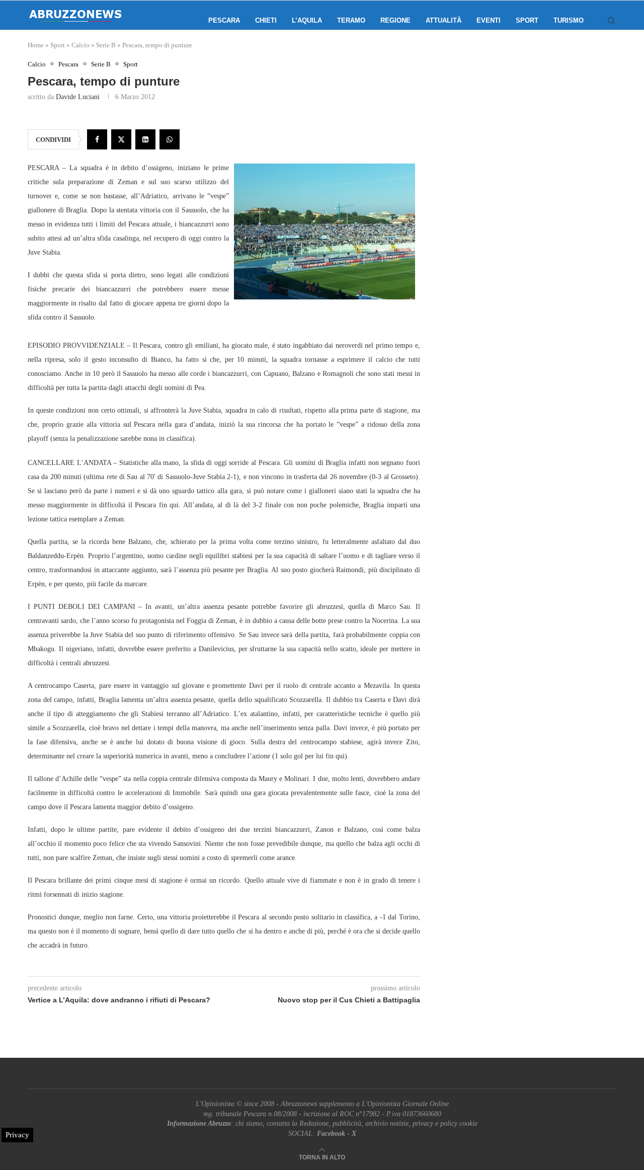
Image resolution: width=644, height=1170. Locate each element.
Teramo (351, 20)
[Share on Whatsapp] (169, 139)
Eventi (488, 20)
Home (36, 45)
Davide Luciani (78, 97)
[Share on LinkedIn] (145, 139)
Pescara (224, 20)
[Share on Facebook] (97, 139)
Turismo (568, 20)
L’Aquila (307, 20)
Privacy (17, 1135)
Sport (527, 20)
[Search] (611, 21)
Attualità (443, 20)
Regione (395, 20)
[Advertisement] (530, 161)
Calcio (80, 45)
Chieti (266, 20)
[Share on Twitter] (121, 139)
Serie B (106, 45)
